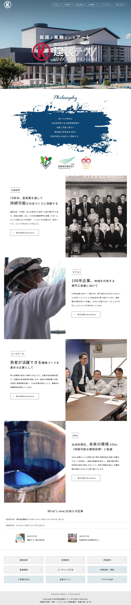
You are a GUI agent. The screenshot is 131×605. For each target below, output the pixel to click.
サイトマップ (75, 594)
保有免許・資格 (107, 569)
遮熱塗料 (65, 560)
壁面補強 (24, 569)
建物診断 (24, 560)
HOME (56, 4)
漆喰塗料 (107, 560)
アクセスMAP (105, 4)
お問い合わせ (120, 4)
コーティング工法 (65, 569)
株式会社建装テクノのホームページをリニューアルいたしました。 (40, 519)
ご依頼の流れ (24, 579)
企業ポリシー (65, 579)
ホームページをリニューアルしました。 (31, 525)
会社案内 (67, 4)
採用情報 (91, 4)
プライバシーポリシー (59, 594)
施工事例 (79, 4)
